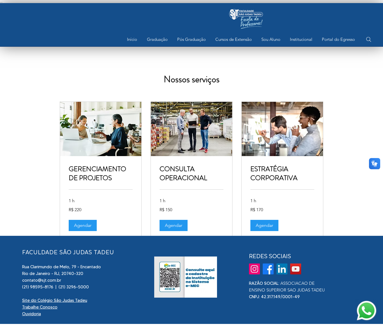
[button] (157, 39)
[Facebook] (268, 269)
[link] (101, 174)
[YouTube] (295, 269)
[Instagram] (254, 269)
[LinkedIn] (281, 269)
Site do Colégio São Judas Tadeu (54, 300)
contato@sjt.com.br (41, 280)
